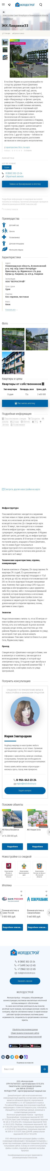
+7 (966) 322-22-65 (27, 969)
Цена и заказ (19, 33)
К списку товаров (11, 209)
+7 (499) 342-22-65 (26, 965)
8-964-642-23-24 (26, 780)
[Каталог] (3, 12)
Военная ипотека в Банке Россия (10, 911)
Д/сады (15, 421)
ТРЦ (36, 421)
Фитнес (26, 421)
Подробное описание (12, 927)
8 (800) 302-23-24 (14, 173)
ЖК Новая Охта (34, 830)
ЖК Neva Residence (10, 830)
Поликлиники (18, 424)
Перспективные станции (15, 418)
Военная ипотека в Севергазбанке (35, 911)
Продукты (35, 418)
